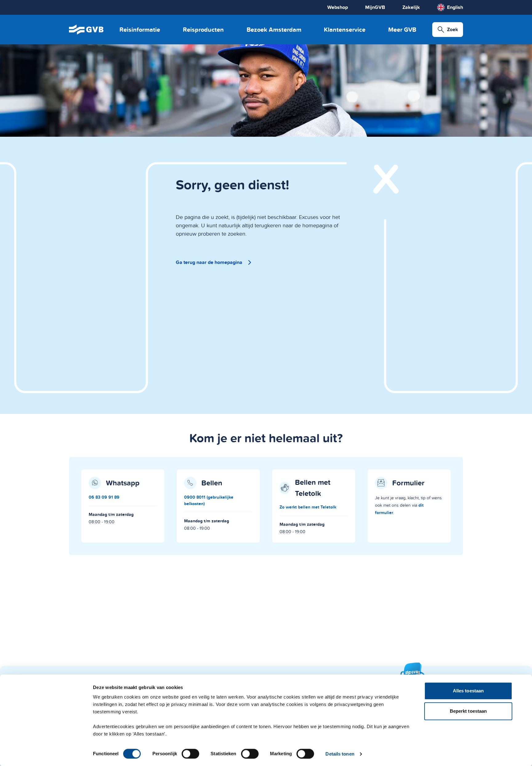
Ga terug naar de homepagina (209, 262)
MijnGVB (375, 7)
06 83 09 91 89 (104, 497)
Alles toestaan (468, 690)
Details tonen (339, 753)
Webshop (337, 7)
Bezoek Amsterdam (274, 29)
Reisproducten (203, 29)
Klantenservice (344, 29)
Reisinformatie (139, 29)
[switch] (190, 754)
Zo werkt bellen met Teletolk (308, 507)
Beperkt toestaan (468, 711)
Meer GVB (402, 29)
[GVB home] (86, 29)
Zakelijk (411, 7)
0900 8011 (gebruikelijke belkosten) (208, 500)
